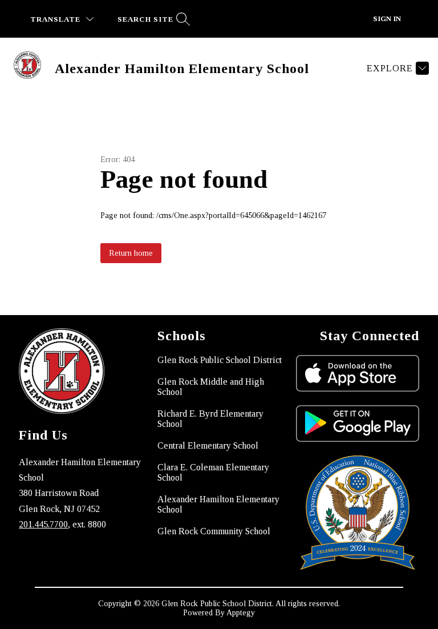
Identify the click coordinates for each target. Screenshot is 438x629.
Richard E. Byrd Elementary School (210, 419)
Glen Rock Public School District (219, 360)
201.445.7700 (43, 524)
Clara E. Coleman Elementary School (213, 472)
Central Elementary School (207, 445)
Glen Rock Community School (213, 531)
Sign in (387, 18)
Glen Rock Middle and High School (210, 387)
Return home (131, 253)
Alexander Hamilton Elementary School (218, 504)
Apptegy (240, 612)
